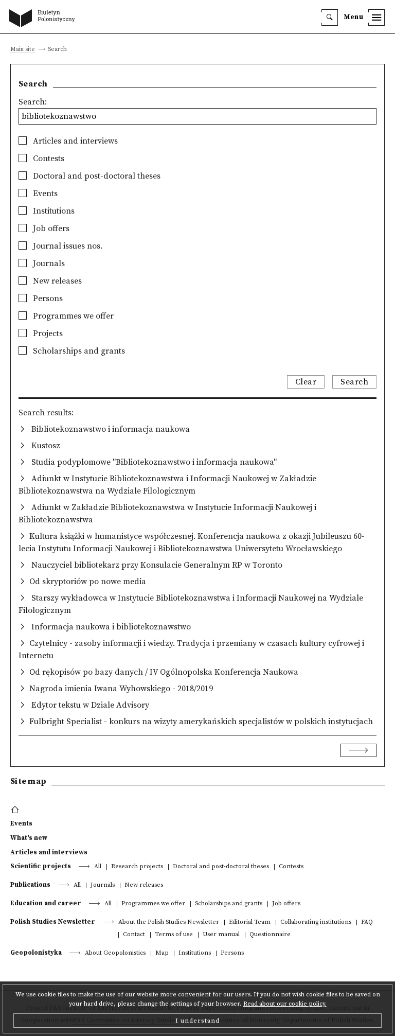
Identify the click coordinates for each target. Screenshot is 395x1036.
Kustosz (44, 446)
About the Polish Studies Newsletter (168, 922)
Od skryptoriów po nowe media (87, 581)
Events (44, 193)
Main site (22, 49)
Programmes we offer (72, 316)
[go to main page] (44, 19)
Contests (47, 158)
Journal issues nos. (66, 246)
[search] (329, 17)
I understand (197, 1020)
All (97, 867)
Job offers (50, 228)
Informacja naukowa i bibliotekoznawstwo (110, 627)
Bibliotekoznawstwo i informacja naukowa (109, 429)
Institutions (53, 211)
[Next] (358, 750)
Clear (306, 382)
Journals (48, 263)
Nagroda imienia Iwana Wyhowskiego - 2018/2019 (121, 688)
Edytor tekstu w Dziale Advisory (89, 705)
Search (354, 382)
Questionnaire (270, 935)
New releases (56, 281)
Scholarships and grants (78, 351)
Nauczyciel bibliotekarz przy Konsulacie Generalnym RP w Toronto (155, 565)
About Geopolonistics (115, 953)
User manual (221, 935)
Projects (47, 333)
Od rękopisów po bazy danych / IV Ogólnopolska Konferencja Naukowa (163, 672)
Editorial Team (250, 922)
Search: (33, 102)
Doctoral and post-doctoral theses (95, 176)
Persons (47, 298)
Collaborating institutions (315, 922)
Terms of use (174, 935)
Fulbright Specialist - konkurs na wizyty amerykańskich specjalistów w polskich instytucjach (201, 721)
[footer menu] (16, 810)
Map (162, 953)
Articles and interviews (74, 141)
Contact (134, 935)
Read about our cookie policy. (285, 1004)
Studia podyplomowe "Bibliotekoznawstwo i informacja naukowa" (153, 462)
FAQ (367, 922)
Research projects (137, 867)
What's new (28, 838)
